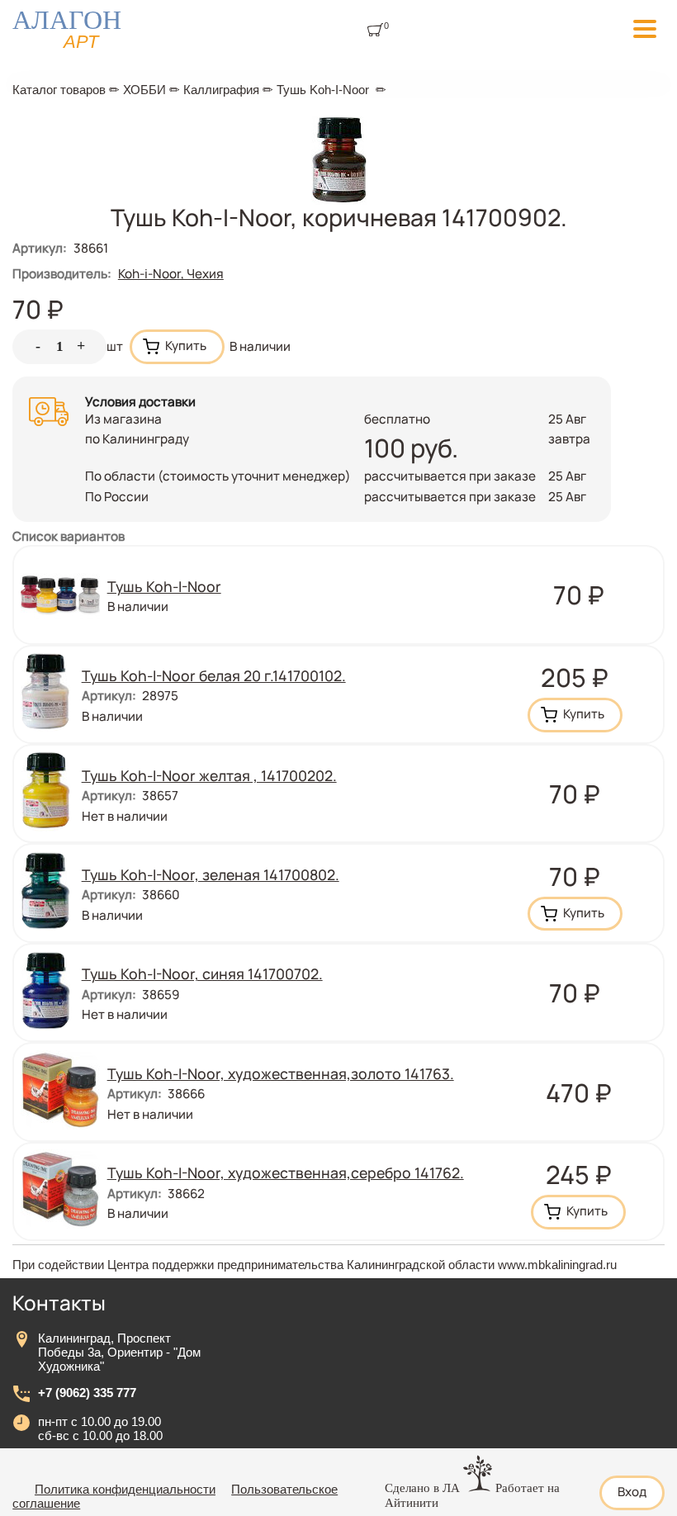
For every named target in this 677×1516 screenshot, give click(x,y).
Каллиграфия (221, 90)
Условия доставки (140, 401)
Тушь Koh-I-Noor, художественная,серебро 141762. (285, 1172)
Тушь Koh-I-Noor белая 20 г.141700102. (214, 675)
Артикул (39, 248)
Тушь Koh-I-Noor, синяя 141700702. (202, 973)
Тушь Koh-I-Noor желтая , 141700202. (209, 775)
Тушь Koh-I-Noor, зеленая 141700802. (210, 874)
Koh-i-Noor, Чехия (171, 273)
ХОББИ (144, 90)
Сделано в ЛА (422, 1487)
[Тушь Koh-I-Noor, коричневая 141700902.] (339, 200)
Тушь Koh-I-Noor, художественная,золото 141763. (280, 1073)
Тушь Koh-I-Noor (323, 90)
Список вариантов (68, 536)
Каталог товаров (59, 90)
